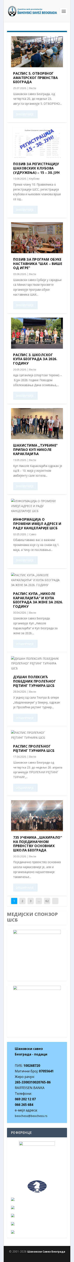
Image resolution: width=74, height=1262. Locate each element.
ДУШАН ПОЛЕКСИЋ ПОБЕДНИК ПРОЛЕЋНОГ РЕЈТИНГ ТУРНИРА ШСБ (34, 681)
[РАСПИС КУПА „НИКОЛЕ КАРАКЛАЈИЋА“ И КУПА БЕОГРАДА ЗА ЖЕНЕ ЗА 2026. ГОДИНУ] (37, 580)
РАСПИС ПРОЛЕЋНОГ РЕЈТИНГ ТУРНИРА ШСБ (34, 748)
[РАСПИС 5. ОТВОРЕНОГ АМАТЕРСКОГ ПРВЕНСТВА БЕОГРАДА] (37, 51)
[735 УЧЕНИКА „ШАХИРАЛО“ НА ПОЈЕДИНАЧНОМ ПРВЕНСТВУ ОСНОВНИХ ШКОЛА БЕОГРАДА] (37, 815)
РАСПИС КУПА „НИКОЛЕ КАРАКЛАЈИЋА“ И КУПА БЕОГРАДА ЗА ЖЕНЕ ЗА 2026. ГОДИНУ (38, 600)
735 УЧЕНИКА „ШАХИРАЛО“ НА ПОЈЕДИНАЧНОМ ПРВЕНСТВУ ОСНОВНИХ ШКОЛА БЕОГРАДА (37, 843)
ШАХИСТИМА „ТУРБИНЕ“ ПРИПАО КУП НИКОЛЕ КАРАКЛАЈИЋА (35, 449)
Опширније (25, 114)
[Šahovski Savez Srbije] (37, 1207)
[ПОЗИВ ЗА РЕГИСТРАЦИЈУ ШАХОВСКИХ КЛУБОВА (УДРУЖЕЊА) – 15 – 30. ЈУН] (37, 142)
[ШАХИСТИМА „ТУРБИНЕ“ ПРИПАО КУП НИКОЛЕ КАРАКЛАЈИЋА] (37, 423)
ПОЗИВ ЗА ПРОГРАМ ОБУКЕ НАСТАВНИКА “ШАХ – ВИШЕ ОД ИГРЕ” (37, 263)
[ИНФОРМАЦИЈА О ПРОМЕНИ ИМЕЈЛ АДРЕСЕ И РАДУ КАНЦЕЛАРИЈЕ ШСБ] (37, 506)
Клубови (34, 178)
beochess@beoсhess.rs (31, 1116)
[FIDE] (37, 1186)
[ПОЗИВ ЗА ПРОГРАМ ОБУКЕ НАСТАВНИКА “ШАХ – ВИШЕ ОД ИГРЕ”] (37, 237)
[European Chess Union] (37, 1199)
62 (47, 901)
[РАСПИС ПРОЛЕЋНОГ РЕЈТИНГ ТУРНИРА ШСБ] (37, 735)
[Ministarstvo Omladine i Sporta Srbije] (37, 1215)
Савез (32, 534)
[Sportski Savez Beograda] (37, 1232)
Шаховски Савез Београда (46, 1251)
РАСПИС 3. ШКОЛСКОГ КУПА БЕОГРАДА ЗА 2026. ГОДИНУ (35, 359)
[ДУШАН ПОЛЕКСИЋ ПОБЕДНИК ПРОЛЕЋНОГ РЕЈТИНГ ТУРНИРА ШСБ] (37, 663)
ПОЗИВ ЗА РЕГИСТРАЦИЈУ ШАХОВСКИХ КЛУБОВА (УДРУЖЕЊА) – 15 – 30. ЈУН (36, 168)
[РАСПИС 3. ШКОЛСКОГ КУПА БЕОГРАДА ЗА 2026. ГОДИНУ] (37, 333)
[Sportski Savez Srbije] (37, 1223)
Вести (32, 88)
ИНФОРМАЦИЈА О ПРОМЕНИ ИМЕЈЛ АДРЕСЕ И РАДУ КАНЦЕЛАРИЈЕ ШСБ (37, 523)
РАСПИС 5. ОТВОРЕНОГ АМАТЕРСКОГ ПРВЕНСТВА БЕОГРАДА (35, 77)
